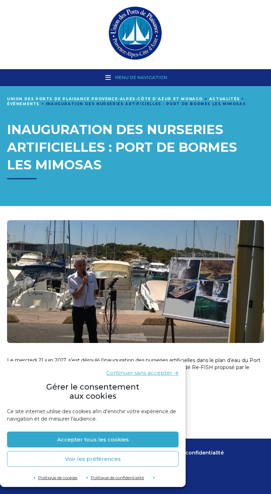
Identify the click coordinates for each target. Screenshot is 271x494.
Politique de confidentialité (117, 477)
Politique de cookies (57, 477)
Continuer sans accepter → (142, 372)
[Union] (135, 34)
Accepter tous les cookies (93, 439)
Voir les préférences (93, 459)
